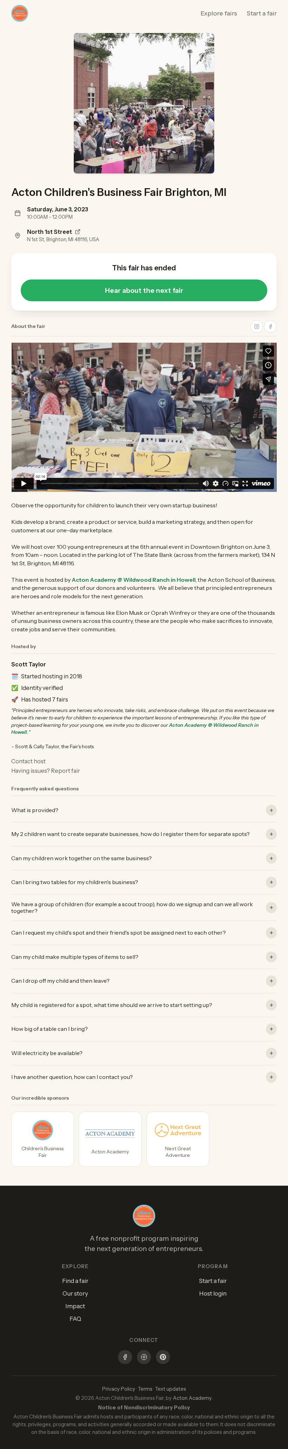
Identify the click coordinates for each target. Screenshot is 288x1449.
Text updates (170, 1389)
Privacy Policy (118, 1389)
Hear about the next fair (144, 290)
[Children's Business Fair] (43, 1139)
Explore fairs (219, 13)
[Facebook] (125, 1358)
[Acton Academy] (110, 1139)
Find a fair (75, 1280)
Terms (145, 1389)
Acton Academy (192, 1398)
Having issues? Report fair (45, 770)
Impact (75, 1306)
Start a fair (262, 13)
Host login (213, 1293)
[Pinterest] (163, 1358)
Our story (75, 1293)
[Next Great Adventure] (178, 1139)
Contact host (28, 761)
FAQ (75, 1318)
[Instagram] (144, 1358)
